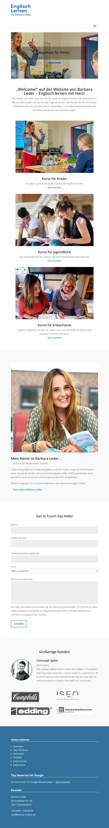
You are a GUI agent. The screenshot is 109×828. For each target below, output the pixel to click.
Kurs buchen (54, 187)
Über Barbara (20, 750)
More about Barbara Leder (27, 489)
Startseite (18, 746)
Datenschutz (20, 761)
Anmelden (18, 753)
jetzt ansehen (62, 781)
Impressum (19, 764)
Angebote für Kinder (54, 52)
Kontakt (17, 757)
